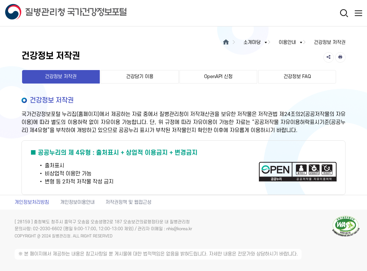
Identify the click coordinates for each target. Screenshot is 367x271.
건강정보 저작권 (61, 76)
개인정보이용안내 (77, 202)
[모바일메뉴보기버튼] (358, 12)
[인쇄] (340, 57)
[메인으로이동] (226, 42)
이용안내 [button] (287, 42)
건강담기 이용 (139, 76)
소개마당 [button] (252, 42)
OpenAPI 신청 (218, 76)
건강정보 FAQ (297, 76)
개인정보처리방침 (32, 202)
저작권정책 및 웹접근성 (128, 202)
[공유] (328, 57)
